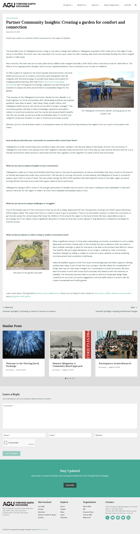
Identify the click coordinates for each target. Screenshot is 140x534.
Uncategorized (12, 18)
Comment (9, 406)
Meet (62, 512)
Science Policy (88, 512)
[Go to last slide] (6, 353)
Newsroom (87, 517)
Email (52, 435)
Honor (62, 506)
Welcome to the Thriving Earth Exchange (22, 364)
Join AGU (41, 506)
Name (7, 435)
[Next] (134, 353)
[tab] (65, 378)
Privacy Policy (43, 530)
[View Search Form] (135, 5)
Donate (40, 509)
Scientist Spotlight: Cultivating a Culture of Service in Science (29, 310)
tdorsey (11, 370)
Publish (63, 509)
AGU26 (127, 5)
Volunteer (63, 517)
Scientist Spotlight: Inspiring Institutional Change (116, 310)
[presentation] (24, 345)
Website (98, 435)
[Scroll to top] (134, 532)
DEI (84, 509)
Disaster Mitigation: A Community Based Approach (67, 364)
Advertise (41, 512)
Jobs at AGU (87, 515)
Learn (62, 515)
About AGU (87, 506)
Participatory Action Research (115, 363)
